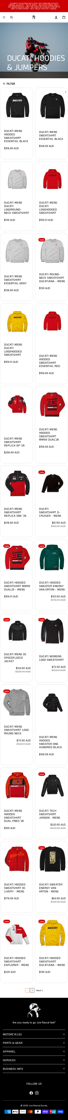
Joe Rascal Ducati (38, 1105)
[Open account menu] (56, 17)
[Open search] (11, 17)
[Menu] (4, 17)
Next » (39, 990)
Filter (11, 83)
